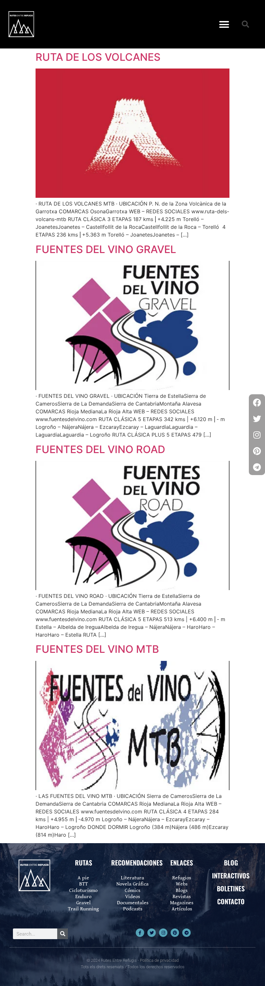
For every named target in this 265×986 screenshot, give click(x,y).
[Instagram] (163, 932)
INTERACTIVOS (230, 875)
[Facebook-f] (140, 932)
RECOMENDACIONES (137, 862)
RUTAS (83, 862)
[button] (224, 24)
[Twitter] (151, 932)
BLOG (231, 862)
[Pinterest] (175, 932)
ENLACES (181, 862)
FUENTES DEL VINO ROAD (100, 449)
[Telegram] (186, 932)
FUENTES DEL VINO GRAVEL (106, 249)
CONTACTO (231, 901)
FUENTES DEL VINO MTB (97, 649)
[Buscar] (62, 933)
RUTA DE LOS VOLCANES (98, 57)
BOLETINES (231, 888)
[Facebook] (257, 402)
